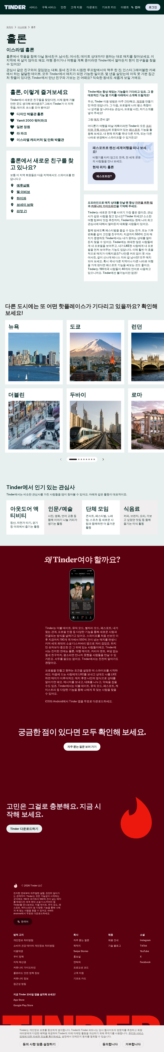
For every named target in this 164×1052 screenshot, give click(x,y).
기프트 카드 (80, 978)
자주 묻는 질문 (81, 940)
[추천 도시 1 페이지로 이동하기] (73, 459)
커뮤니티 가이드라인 (103, 206)
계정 (139, 101)
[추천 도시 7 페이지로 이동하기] (91, 459)
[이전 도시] (61, 459)
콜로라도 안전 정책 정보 (26, 973)
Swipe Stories (81, 951)
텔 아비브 (23, 192)
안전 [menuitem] (63, 7)
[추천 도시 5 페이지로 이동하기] (86, 459)
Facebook (145, 962)
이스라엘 (22, 27)
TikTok (143, 945)
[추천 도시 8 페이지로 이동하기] (94, 459)
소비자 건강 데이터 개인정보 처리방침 (33, 945)
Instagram (145, 940)
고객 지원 (79, 973)
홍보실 (77, 956)
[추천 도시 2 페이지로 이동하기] (78, 459)
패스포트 (134, 129)
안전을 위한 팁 (144, 202)
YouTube (144, 951)
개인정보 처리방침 (23, 940)
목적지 (9, 27)
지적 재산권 (19, 962)
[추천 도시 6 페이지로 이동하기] (89, 459)
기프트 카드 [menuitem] (109, 7)
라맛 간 (22, 211)
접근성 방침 (19, 984)
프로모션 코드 (81, 967)
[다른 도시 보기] (103, 459)
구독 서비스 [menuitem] (49, 7)
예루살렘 (23, 185)
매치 (96, 119)
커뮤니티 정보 (21, 978)
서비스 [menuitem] (33, 7)
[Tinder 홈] (15, 7)
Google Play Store (23, 1005)
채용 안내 (113, 940)
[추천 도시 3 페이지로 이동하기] (81, 459)
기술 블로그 (114, 945)
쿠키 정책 (18, 956)
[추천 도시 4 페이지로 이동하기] (84, 459)
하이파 (21, 198)
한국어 (24, 921)
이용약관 (18, 951)
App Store (18, 1000)
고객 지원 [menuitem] (76, 7)
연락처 (77, 962)
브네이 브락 (25, 205)
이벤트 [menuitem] (125, 7)
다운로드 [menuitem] (92, 7)
